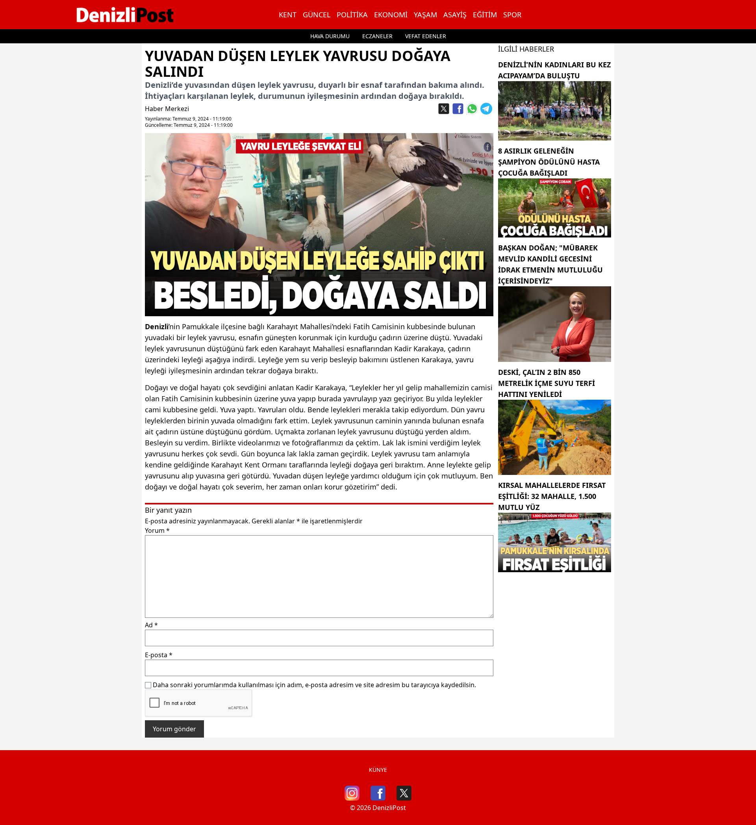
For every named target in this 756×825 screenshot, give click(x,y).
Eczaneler (377, 36)
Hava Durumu (330, 36)
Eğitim (485, 14)
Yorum (157, 530)
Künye (378, 769)
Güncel (316, 14)
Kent (287, 14)
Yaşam (425, 14)
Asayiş (455, 14)
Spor (512, 14)
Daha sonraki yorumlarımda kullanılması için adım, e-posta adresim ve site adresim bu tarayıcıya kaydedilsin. (314, 684)
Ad (151, 625)
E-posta (158, 655)
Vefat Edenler (425, 36)
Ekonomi (391, 14)
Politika (352, 14)
